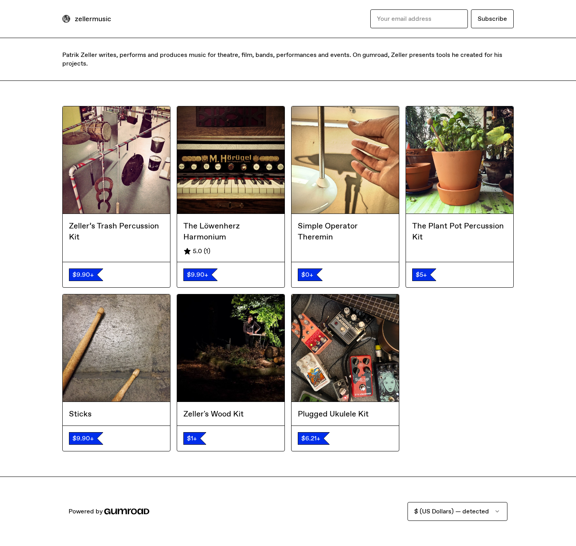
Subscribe (492, 18)
